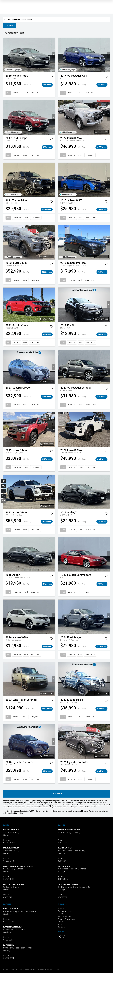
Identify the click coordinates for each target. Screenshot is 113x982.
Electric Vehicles (65, 911)
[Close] (3, 501)
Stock (60, 914)
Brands (61, 908)
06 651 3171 (8, 897)
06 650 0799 (8, 879)
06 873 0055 (63, 861)
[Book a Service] (3, 481)
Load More (57, 794)
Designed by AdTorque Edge (48, 969)
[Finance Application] (3, 496)
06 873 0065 (63, 879)
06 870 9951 (8, 958)
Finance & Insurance (66, 919)
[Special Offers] (3, 491)
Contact (61, 927)
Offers (60, 922)
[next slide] (53, 55)
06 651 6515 (8, 940)
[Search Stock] (3, 486)
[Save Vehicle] (51, 77)
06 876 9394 (63, 843)
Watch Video (103, 132)
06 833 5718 (8, 861)
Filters (11, 25)
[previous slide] (4, 55)
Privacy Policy (30, 969)
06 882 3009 (9, 843)
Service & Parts (64, 916)
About (60, 924)
